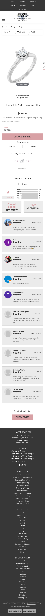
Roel (14, 240)
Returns (32, 146)
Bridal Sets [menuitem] (22, 595)
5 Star (19, 189)
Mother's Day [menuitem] (22, 561)
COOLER (16, 257)
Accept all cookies (29, 611)
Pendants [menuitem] (22, 577)
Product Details (22, 178)
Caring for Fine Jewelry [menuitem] (22, 493)
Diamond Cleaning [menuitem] (22, 496)
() (40, 189)
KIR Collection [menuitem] (22, 536)
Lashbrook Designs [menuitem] (22, 539)
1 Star (19, 198)
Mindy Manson (19, 220)
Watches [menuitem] (22, 587)
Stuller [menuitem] (22, 552)
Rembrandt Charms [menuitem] (22, 544)
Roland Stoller (18, 389)
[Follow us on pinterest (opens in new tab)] (25, 465)
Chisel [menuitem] (22, 523)
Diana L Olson (18, 331)
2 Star (19, 196)
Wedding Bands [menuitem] (22, 566)
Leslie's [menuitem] (22, 541)
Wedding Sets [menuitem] (23, 598)
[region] (22, 66)
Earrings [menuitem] (22, 579)
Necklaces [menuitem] (22, 574)
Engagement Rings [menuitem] (22, 563)
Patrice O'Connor (19, 350)
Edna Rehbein (18, 292)
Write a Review (22, 417)
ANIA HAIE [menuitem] (22, 518)
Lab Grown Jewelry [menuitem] (22, 569)
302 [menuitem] (22, 512)
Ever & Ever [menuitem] (23, 533)
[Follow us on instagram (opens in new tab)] (22, 465)
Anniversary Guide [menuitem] (22, 501)
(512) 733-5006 (22, 97)
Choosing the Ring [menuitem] (22, 483)
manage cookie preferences (20, 606)
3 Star (19, 194)
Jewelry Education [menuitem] (22, 475)
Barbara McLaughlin (21, 312)
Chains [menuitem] (22, 584)
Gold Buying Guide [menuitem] (22, 504)
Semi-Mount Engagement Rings (13, 27)
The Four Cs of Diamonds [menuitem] (22, 477)
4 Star (19, 191)
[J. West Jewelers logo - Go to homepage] (22, 17)
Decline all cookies (15, 611)
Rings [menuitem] (22, 571)
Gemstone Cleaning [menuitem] (22, 498)
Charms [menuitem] (22, 590)
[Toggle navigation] (3, 19)
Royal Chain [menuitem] (22, 549)
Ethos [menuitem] (22, 531)
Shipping (12, 146)
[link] (12, 2)
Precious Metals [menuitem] (22, 490)
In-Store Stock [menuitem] (22, 592)
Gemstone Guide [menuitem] (22, 488)
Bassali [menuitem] (22, 520)
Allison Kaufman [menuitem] (22, 515)
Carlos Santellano (20, 277)
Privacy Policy (31, 604)
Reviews (22, 184)
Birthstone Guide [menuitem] (23, 485)
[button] (12, 5)
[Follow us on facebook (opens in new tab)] (19, 465)
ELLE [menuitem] (22, 528)
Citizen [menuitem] (22, 526)
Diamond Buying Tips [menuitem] (22, 480)
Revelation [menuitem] (22, 547)
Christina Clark (18, 370)
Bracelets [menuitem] (22, 582)
